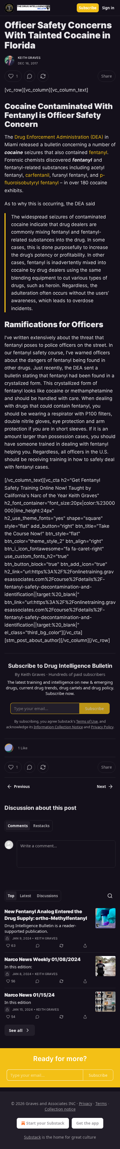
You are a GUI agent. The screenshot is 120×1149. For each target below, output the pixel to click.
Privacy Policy (102, 726)
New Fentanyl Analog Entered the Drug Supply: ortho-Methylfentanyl (45, 915)
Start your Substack (45, 1123)
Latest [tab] (25, 895)
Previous (22, 786)
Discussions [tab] (47, 895)
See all (16, 1030)
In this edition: (18, 966)
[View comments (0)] (29, 76)
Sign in (108, 7)
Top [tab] (11, 895)
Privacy (85, 1103)
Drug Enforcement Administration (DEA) (59, 137)
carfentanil (37, 175)
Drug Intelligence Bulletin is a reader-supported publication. (40, 928)
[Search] (110, 895)
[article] (60, 928)
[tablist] (28, 825)
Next (101, 786)
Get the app (87, 1123)
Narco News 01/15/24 (29, 995)
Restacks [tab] (41, 825)
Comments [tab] (18, 825)
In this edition (17, 1002)
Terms (101, 1103)
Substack (32, 1137)
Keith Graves (29, 58)
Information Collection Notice (58, 726)
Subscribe (88, 7)
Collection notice (60, 1109)
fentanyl (98, 152)
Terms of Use (87, 721)
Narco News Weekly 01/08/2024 (42, 959)
